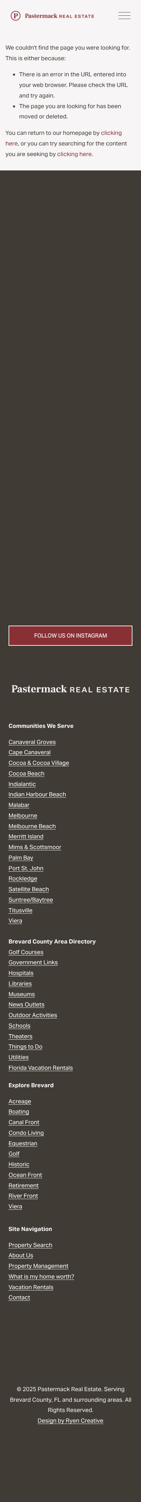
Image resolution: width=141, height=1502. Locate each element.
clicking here (74, 154)
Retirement (24, 1185)
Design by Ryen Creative (70, 1420)
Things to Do (25, 1046)
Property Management (38, 1266)
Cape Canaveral (30, 752)
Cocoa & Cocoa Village (39, 763)
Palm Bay (21, 857)
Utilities (19, 1057)
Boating (19, 1111)
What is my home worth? (41, 1276)
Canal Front (24, 1122)
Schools (19, 1025)
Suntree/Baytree (31, 899)
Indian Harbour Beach (37, 794)
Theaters (21, 1036)
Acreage (20, 1101)
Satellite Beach (29, 889)
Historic (19, 1164)
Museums (22, 994)
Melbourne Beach (32, 826)
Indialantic (22, 784)
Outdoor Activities (33, 1015)
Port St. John (26, 868)
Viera (15, 920)
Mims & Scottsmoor (35, 847)
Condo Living (26, 1133)
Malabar (19, 805)
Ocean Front (25, 1175)
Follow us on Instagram (70, 635)
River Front (23, 1195)
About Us (21, 1255)
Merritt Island (26, 836)
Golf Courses (26, 952)
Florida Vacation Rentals (41, 1067)
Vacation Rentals (31, 1287)
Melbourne (23, 815)
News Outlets (26, 1004)
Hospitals (21, 973)
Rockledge (23, 878)
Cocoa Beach (26, 773)
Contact (19, 1297)
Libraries (20, 983)
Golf (14, 1153)
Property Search (30, 1245)
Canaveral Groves (32, 742)
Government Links (33, 962)
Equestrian (23, 1143)
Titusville (21, 910)
